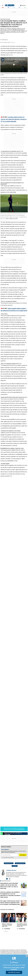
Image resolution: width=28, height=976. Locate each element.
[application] (14, 64)
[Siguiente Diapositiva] (26, 921)
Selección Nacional (5, 19)
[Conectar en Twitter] (9, 879)
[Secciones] (2, 5)
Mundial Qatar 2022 (9, 863)
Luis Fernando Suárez (20, 863)
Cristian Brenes (5, 39)
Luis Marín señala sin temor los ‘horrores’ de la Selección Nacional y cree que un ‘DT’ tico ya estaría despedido (14, 119)
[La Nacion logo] (9, 5)
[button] (14, 64)
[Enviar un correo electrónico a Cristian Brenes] (7, 879)
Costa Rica (15, 866)
